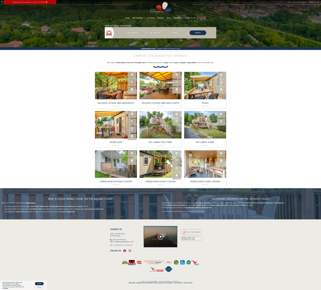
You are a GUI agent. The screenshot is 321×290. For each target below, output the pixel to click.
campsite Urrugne (30, 203)
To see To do (190, 18)
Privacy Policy (188, 282)
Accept (39, 283)
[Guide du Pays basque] (188, 262)
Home (127, 18)
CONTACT (160, 18)
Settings (39, 287)
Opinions (150, 18)
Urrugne (166, 63)
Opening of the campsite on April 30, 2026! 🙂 (30, 2)
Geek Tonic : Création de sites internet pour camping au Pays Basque (150, 282)
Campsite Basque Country (148, 48)
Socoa (176, 63)
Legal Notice (178, 282)
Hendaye (182, 63)
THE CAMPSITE (137, 18)
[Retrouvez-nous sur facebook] (125, 251)
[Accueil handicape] (182, 263)
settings (6, 288)
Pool (169, 18)
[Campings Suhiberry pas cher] (168, 269)
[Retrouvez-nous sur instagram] (130, 251)
